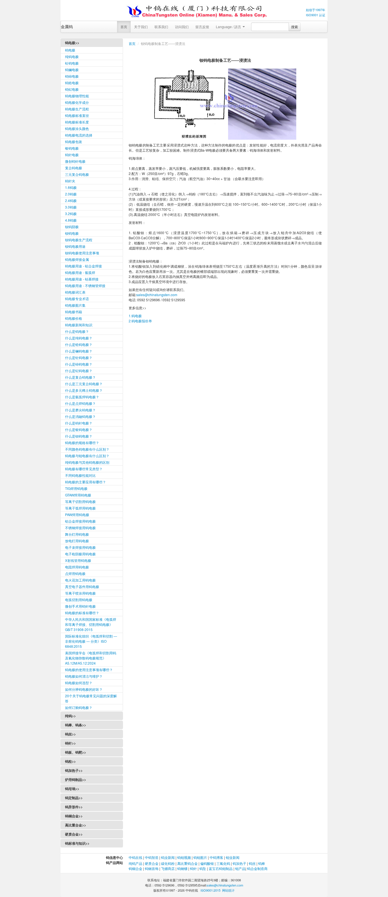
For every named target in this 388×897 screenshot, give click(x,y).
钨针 (193, 868)
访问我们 (182, 26)
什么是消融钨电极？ (80, 416)
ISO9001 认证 (315, 15)
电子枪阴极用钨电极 (80, 553)
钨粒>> (70, 761)
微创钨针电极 (75, 161)
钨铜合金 (135, 868)
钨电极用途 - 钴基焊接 (82, 279)
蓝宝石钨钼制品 (221, 868)
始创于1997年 (315, 9)
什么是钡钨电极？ (78, 436)
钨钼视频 (184, 857)
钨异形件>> (74, 806)
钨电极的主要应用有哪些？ (85, 481)
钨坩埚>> (72, 788)
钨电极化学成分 (77, 102)
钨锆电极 (72, 82)
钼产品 (240, 868)
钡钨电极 (72, 233)
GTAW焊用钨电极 (78, 494)
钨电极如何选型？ (78, 682)
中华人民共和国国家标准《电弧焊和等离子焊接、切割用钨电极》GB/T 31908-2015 (90, 624)
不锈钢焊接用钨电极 (80, 527)
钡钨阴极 (72, 226)
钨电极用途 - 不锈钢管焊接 (85, 285)
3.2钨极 (71, 213)
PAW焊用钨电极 (77, 514)
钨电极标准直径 (77, 115)
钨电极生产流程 (77, 108)
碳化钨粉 (168, 863)
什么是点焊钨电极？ (80, 403)
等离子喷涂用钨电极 (80, 593)
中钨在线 (136, 857)
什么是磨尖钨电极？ (80, 409)
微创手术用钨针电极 (80, 606)
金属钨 (67, 26)
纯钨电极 (72, 56)
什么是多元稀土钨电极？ (84, 390)
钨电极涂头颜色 (77, 128)
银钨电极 (72, 148)
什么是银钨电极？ (78, 429)
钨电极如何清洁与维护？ (84, 676)
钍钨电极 (72, 63)
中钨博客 (216, 857)
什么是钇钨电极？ (78, 370)
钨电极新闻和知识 (78, 324)
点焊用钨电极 (75, 573)
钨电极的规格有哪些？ (82, 442)
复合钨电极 (73, 167)
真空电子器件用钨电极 (82, 586)
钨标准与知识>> (77, 843)
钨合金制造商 (257, 868)
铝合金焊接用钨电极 (80, 521)
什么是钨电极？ (77, 331)
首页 (123, 26)
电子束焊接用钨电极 (80, 547)
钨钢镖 (182, 868)
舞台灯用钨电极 (77, 534)
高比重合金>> (75, 825)
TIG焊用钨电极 (76, 488)
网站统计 (228, 890)
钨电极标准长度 (77, 121)
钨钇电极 (72, 89)
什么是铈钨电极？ (78, 364)
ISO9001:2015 (210, 890)
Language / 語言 (229, 26)
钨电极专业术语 (77, 298)
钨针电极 (72, 154)
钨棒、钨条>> (75, 724)
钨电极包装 (73, 141)
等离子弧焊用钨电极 (80, 508)
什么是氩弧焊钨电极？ (82, 396)
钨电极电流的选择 (78, 135)
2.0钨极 (71, 193)
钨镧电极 (72, 69)
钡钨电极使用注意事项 (82, 252)
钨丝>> (70, 734)
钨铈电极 (72, 76)
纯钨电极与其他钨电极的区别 (87, 462)
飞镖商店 (168, 868)
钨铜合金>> (74, 815)
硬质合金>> (74, 834)
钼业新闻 (232, 857)
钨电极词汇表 (75, 292)
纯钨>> (70, 715)
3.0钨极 (71, 207)
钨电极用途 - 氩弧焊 (80, 272)
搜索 (294, 26)
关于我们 (141, 26)
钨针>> (70, 743)
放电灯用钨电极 (77, 540)
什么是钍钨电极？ (78, 357)
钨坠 (202, 868)
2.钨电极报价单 (140, 320)
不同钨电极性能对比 (80, 475)
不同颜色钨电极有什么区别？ (87, 449)
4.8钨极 (71, 220)
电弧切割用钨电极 (78, 599)
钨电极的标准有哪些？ (82, 612)
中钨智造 (151, 857)
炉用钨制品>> (75, 779)
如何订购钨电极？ (78, 707)
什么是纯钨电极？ (78, 337)
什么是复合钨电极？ (80, 377)
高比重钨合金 (187, 863)
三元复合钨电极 (77, 174)
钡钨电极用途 (75, 246)
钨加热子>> (74, 770)
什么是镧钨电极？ (78, 351)
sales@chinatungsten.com (156, 294)
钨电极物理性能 (77, 95)
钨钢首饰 (151, 868)
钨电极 (70, 50)
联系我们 (161, 26)
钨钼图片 (200, 857)
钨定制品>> (74, 797)
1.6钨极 (71, 187)
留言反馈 (202, 26)
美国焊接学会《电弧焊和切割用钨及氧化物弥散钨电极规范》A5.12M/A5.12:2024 (90, 657)
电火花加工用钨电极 (80, 580)
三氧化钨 (223, 863)
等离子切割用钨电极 (80, 501)
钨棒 (261, 863)
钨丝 (252, 863)
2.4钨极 (71, 200)
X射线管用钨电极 (78, 560)
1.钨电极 (135, 315)
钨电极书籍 (73, 311)
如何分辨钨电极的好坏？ (84, 689)
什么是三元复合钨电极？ (84, 383)
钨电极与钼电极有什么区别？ (87, 455)
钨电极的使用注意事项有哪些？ (89, 669)
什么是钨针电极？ (78, 422)
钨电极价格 (73, 318)
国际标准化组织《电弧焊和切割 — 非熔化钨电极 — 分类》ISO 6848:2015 (91, 641)
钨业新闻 (168, 857)
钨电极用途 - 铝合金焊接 (83, 265)
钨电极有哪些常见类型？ (84, 468)
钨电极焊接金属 (77, 259)
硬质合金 (151, 863)
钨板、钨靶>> (75, 752)
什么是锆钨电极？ (78, 344)
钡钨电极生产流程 (78, 239)
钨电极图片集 (75, 305)
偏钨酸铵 (207, 863)
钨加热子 (239, 863)
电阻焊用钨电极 (77, 566)
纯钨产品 (135, 863)
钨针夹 (70, 180)
